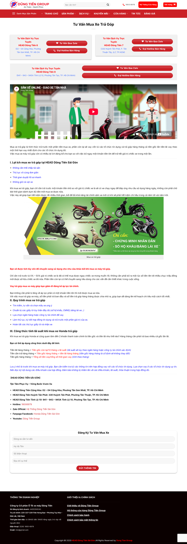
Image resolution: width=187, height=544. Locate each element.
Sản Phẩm (68, 13)
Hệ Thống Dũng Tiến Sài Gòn (40, 409)
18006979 (26, 404)
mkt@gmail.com (21, 530)
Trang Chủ (51, 13)
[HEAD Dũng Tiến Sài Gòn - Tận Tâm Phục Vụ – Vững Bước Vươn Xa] (35, 4)
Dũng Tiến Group (31, 418)
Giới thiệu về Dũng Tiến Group (83, 505)
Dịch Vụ (83, 13)
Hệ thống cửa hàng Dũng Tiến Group (86, 510)
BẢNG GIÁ (149, 13)
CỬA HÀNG (119, 13)
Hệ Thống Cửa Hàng (148, 5)
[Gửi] (108, 4)
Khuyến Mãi (101, 13)
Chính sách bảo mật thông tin (82, 520)
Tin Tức (136, 13)
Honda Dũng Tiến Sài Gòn (47, 414)
